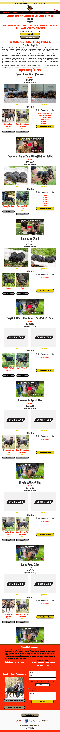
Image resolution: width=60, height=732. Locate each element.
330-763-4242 (42, 3)
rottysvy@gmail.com (23, 3)
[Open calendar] (47, 684)
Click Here (50, 50)
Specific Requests (33, 690)
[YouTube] (57, 10)
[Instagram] (54, 10)
